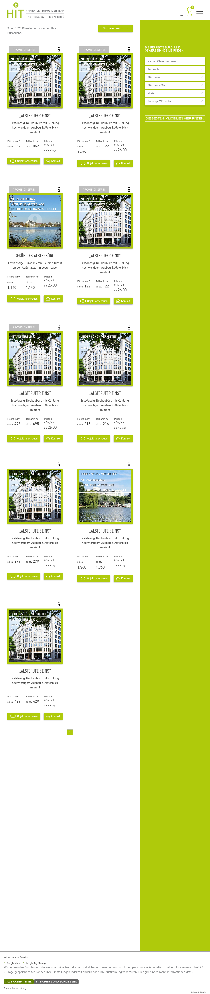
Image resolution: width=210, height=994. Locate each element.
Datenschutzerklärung (15, 988)
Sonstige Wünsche (159, 101)
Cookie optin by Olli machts (198, 992)
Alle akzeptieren (19, 981)
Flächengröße (156, 85)
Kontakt (55, 161)
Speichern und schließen (56, 981)
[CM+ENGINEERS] (35, 10)
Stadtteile (153, 69)
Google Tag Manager (36, 963)
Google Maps (13, 963)
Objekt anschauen (27, 161)
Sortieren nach (113, 28)
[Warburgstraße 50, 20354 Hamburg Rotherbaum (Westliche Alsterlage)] (35, 245)
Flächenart (154, 77)
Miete (151, 93)
